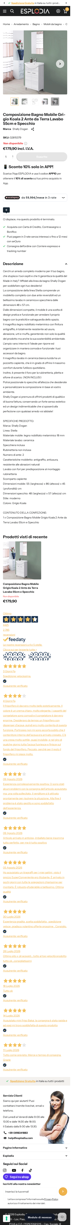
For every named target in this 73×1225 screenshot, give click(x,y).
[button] (13, 153)
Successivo (40, 656)
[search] (12, 11)
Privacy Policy (51, 1199)
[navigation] (4, 3)
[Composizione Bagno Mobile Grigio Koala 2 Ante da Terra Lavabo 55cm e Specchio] (22, 560)
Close (35, 1148)
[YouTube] (14, 1170)
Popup (25, 143)
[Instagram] (4, 1170)
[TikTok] (30, 1170)
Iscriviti (63, 1191)
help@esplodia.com (20, 1138)
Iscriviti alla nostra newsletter (22, 1184)
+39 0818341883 (18, 1132)
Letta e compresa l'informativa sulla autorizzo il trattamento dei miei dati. (33, 1201)
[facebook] (22, 1170)
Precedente (14, 656)
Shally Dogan (20, 129)
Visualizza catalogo (5, 11)
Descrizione (13, 264)
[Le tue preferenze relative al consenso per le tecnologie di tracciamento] (6, 1218)
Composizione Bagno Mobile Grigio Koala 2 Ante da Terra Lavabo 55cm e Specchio (21, 587)
